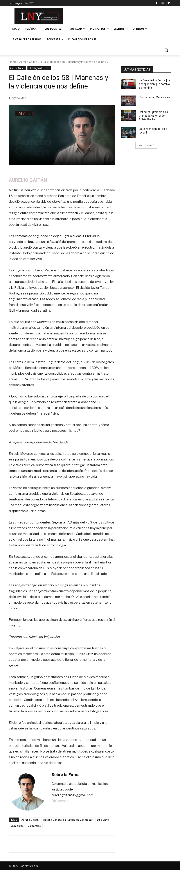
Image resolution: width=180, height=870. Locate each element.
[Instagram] (162, 3)
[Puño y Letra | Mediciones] (128, 101)
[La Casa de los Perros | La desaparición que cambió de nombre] (128, 84)
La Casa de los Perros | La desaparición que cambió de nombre (154, 84)
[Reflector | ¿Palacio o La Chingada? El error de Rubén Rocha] (128, 115)
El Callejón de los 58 (39, 68)
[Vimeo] (168, 3)
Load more (145, 145)
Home (12, 62)
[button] (166, 50)
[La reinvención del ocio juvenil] (128, 132)
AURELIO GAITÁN (28, 180)
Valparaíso (34, 825)
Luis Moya (103, 819)
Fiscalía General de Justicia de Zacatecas (68, 819)
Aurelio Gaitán (28, 62)
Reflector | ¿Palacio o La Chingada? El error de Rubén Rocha (153, 115)
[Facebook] (156, 3)
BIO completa (62, 801)
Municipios (17, 825)
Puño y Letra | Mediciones (154, 97)
